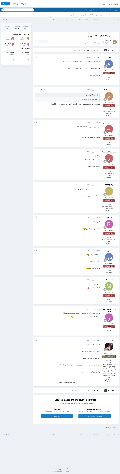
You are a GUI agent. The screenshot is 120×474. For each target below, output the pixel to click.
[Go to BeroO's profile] (109, 224)
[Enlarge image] (84, 228)
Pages (102, 10)
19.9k (108, 171)
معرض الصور (99, 15)
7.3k (108, 109)
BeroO (109, 218)
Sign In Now (57, 416)
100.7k (108, 360)
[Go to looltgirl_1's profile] (109, 191)
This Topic (11, 10)
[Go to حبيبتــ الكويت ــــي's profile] (109, 129)
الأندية (85, 10)
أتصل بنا (60, 469)
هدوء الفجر (109, 340)
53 (108, 142)
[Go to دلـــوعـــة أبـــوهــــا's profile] (109, 158)
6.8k (108, 237)
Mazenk (109, 280)
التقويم (108, 15)
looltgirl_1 (109, 185)
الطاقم (91, 15)
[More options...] (37, 57)
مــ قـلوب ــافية (105, 41)
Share (52, 42)
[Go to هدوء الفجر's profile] (109, 347)
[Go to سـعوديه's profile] (109, 257)
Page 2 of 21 (76, 50)
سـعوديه (109, 251)
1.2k (108, 204)
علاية (109, 57)
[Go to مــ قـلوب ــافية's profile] (115, 42)
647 (108, 330)
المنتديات (116, 15)
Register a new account (95, 416)
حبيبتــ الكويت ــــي (109, 123)
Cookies (54, 469)
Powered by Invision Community (60, 471)
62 (108, 299)
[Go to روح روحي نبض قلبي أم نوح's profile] (109, 317)
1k (108, 77)
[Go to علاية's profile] (109, 64)
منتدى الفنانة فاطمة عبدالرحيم (93, 43)
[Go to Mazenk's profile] (109, 286)
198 (108, 270)
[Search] (3, 9)
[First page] (116, 50)
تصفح (115, 10)
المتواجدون (83, 15)
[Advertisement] (84, 27)
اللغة (66, 469)
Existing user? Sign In (19, 4)
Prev (112, 50)
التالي (88, 50)
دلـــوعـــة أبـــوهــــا (109, 152)
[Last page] (84, 50)
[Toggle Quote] (97, 95)
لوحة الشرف (73, 15)
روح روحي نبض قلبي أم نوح (109, 310)
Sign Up (5, 4)
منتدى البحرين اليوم (110, 4)
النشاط (109, 10)
